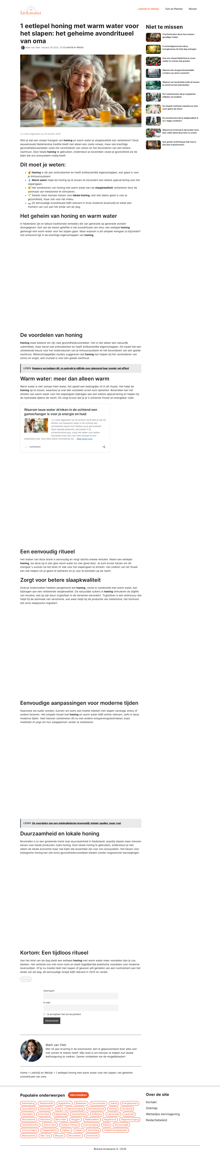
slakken (66, 1130)
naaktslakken (92, 1119)
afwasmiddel (46, 1103)
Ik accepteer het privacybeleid (64, 1014)
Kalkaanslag (60, 1114)
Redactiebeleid (156, 1120)
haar (58, 1108)
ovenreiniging (90, 1124)
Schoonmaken (29, 1130)
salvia (106, 1124)
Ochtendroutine (30, 1124)
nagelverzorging (130, 1119)
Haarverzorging (74, 1108)
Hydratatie (27, 1114)
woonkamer (75, 1135)
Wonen (193, 8)
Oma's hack (50, 1124)
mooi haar (60, 1119)
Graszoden (45, 1108)
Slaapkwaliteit (49, 1130)
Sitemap (151, 1108)
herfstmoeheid (96, 1108)
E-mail (46, 1002)
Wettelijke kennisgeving (163, 1114)
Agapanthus (64, 1103)
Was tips (45, 1135)
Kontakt (151, 1102)
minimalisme (28, 1119)
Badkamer (81, 1103)
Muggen (75, 1119)
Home (23, 1072)
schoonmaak (121, 1124)
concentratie (98, 1103)
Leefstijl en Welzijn (148, 8)
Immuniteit (43, 1114)
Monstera (45, 1119)
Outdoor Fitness (69, 1124)
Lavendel (129, 1114)
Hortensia (127, 1108)
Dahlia (113, 1103)
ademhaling (28, 1103)
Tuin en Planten (174, 8)
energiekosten (130, 1103)
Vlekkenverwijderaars (115, 1130)
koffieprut (97, 1114)
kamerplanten (79, 1114)
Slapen (79, 1130)
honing (26, 979)
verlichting (93, 1130)
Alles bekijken (78, 1094)
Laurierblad (113, 1114)
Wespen (59, 1135)
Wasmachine (28, 1135)
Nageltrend (110, 1119)
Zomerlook (92, 1135)
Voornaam (48, 990)
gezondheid (28, 1108)
